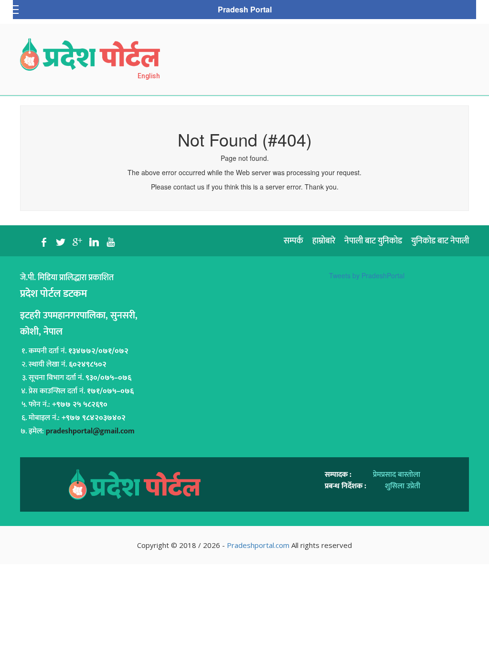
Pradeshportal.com (258, 545)
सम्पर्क (293, 241)
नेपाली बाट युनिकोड (373, 241)
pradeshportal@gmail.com (90, 431)
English (149, 76)
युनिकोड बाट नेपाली (440, 241)
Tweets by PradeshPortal (366, 275)
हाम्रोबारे (323, 241)
